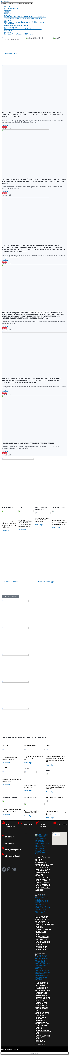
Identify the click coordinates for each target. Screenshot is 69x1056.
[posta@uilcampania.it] (3, 848)
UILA (33, 18)
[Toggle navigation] (17, 3)
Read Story (5, 125)
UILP (14, 17)
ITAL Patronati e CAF (10, 22)
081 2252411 (9, 837)
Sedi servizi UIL (9, 20)
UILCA (26, 18)
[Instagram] (9, 869)
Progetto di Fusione (10, 34)
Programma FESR (22, 34)
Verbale (30, 34)
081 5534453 (9, 843)
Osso (9, 13)
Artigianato (14, 25)
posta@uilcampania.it (13, 850)
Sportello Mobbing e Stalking (34, 22)
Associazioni (21, 22)
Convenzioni (8, 30)
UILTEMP (41, 17)
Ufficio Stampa (8, 29)
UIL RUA (30, 17)
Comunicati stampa (19, 29)
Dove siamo (14, 8)
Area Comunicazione (10, 27)
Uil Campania (5, 1)
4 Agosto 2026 (40, 894)
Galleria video (37, 29)
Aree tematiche (9, 24)
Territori (6, 12)
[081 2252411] (3, 835)
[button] (26, 833)
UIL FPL (35, 17)
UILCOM (10, 17)
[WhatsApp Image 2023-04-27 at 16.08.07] (15, 682)
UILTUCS (14, 18)
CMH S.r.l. (15, 1050)
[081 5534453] (3, 842)
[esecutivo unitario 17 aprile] (15, 628)
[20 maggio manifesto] (15, 601)
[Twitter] (14, 869)
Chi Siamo (7, 8)
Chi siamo (7, 7)
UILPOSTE (20, 18)
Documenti (7, 32)
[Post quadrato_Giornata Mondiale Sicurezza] (15, 655)
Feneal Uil (38, 18)
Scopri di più (5, 530)
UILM (6, 17)
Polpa (6, 13)
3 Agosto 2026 (40, 1045)
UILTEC (30, 18)
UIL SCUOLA (24, 17)
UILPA (18, 17)
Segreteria (7, 10)
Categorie (7, 15)
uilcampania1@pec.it (12, 856)
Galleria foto (29, 29)
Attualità (4, 127)
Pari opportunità (23, 25)
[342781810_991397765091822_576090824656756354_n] (15, 709)
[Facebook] (4, 869)
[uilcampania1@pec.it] (3, 854)
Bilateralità (7, 25)
